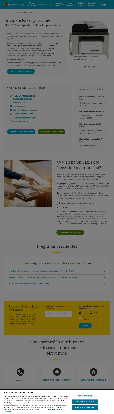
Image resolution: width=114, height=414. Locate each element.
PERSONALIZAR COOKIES (85, 396)
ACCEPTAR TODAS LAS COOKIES (84, 407)
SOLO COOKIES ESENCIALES (85, 401)
